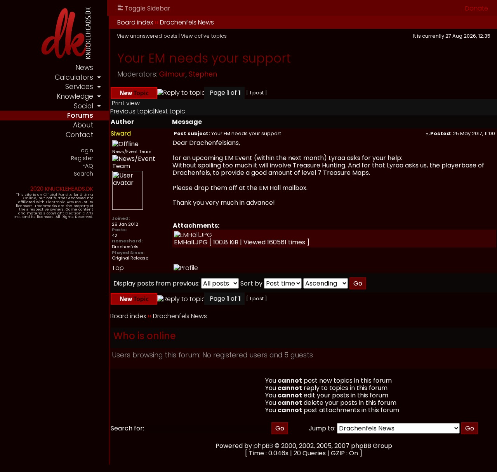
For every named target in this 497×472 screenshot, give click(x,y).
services (79, 86)
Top (118, 267)
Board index (135, 22)
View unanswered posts (147, 36)
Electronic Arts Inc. (64, 201)
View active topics (204, 36)
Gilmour (172, 74)
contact (79, 134)
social (83, 106)
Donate (476, 8)
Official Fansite (58, 194)
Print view (126, 103)
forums (80, 115)
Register (82, 158)
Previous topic (131, 111)
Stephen (203, 74)
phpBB (263, 445)
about (83, 125)
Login (85, 150)
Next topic (170, 111)
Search (83, 174)
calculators (74, 77)
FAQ (87, 166)
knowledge (75, 96)
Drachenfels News (187, 22)
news (84, 67)
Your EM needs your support (204, 58)
